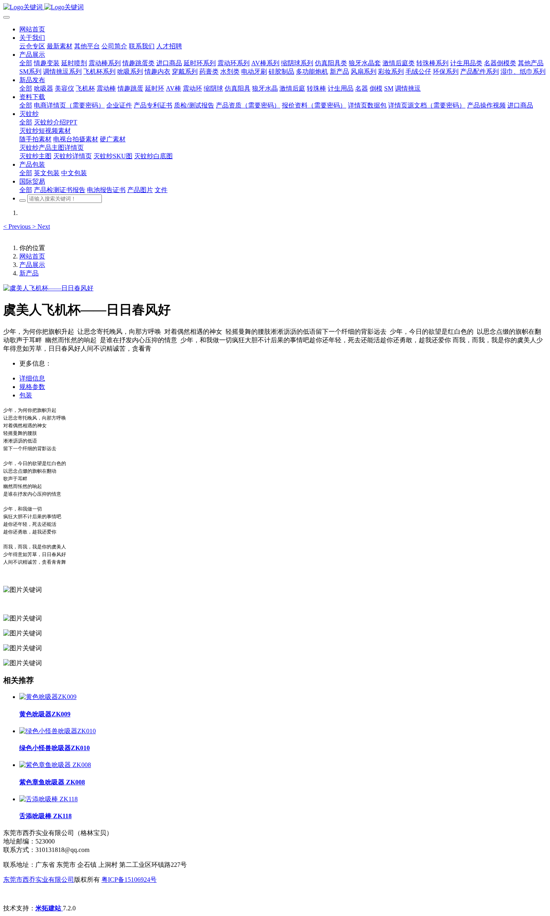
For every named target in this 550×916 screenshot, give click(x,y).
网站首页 (32, 29)
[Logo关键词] (275, 7)
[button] (17, 226)
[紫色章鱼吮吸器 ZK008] (55, 764)
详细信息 (32, 378)
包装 (25, 395)
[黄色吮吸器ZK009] (48, 696)
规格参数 (32, 386)
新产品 (29, 273)
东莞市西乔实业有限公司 (38, 879)
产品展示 (32, 264)
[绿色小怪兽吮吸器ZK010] (57, 731)
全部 (25, 63)
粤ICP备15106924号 (129, 879)
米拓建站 (49, 908)
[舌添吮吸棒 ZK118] (48, 799)
